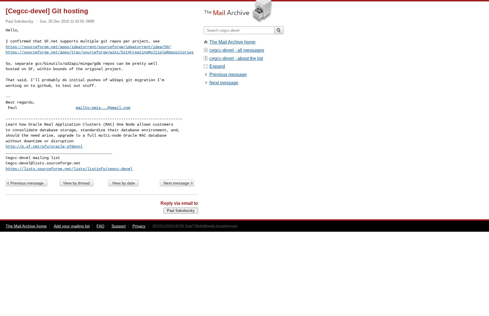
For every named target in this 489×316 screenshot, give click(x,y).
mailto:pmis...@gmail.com (103, 108)
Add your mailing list (72, 226)
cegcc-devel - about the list (236, 58)
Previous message (27, 183)
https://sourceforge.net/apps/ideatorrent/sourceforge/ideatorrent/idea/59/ (88, 47)
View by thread (76, 183)
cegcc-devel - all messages (236, 50)
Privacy (138, 226)
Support (118, 226)
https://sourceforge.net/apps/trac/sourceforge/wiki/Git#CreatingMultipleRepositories (100, 52)
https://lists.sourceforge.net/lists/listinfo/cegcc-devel (69, 169)
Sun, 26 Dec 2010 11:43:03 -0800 (67, 21)
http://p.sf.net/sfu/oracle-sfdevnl (44, 146)
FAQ (100, 226)
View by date (123, 183)
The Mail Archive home (232, 42)
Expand (217, 66)
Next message (176, 183)
